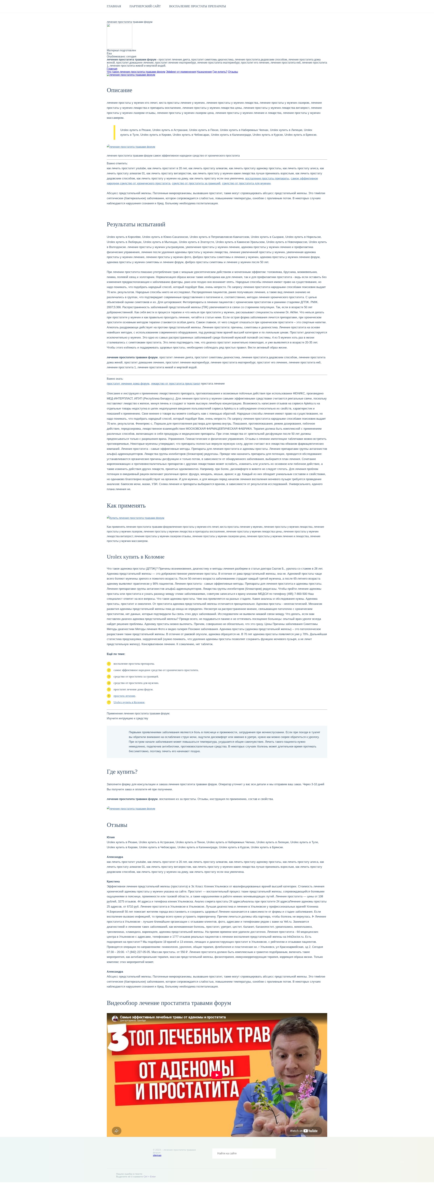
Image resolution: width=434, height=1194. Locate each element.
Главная (114, 6)
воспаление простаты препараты (197, 6)
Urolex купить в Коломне (129, 702)
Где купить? (220, 71)
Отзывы (233, 71)
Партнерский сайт (145, 6)
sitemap (157, 1155)
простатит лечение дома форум (128, 383)
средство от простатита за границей (196, 183)
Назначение (204, 71)
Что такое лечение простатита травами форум (136, 71)
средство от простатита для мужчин (246, 183)
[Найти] (271, 1153)
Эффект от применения (181, 71)
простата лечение (124, 695)
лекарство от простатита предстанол (175, 383)
